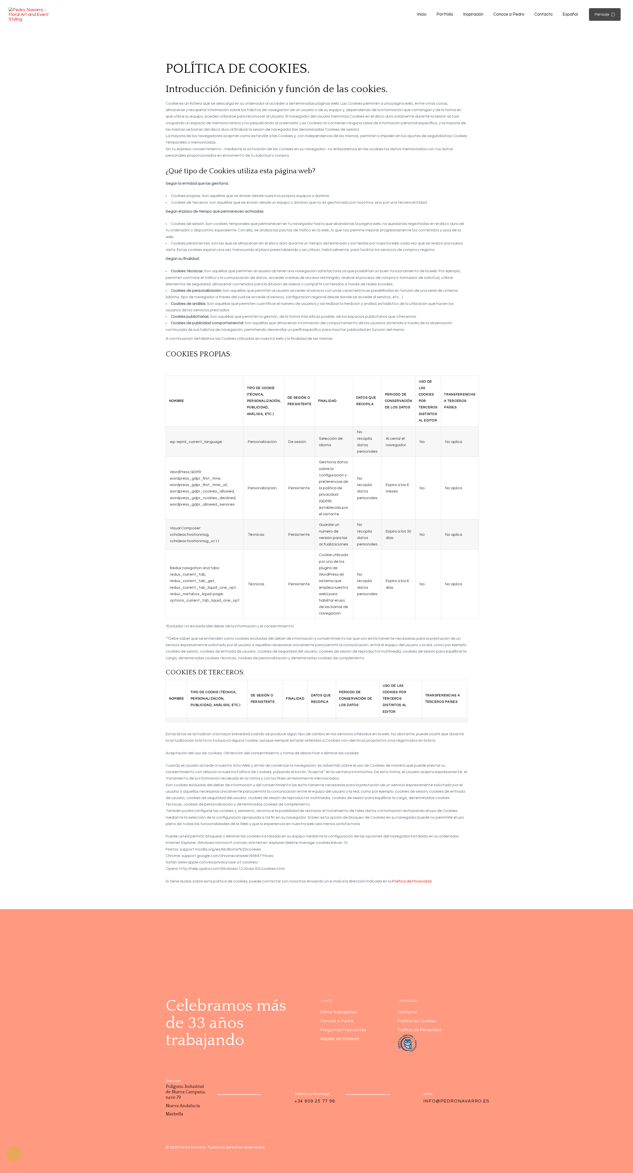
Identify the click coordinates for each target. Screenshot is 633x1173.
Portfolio (444, 14)
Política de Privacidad (411, 881)
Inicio (422, 14)
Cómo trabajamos (338, 1012)
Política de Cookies (417, 1021)
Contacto (543, 14)
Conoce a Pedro (508, 14)
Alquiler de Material (339, 1038)
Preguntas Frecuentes (343, 1029)
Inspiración (473, 14)
